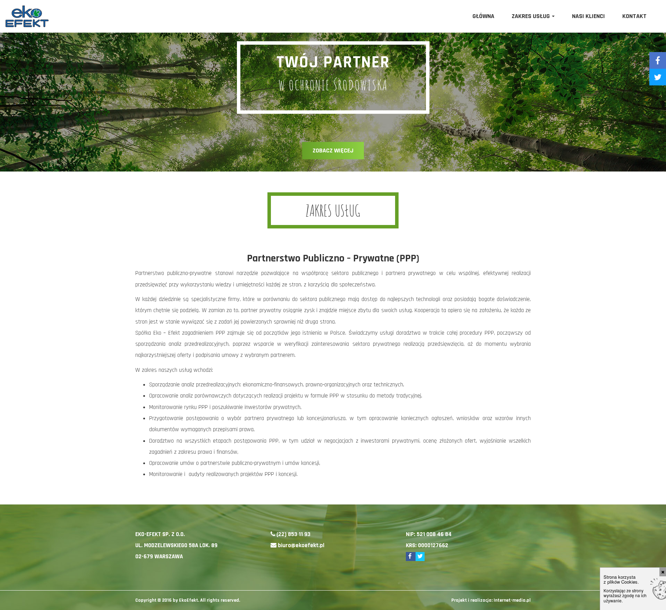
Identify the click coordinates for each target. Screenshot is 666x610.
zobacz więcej (333, 150)
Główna (483, 16)
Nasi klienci (588, 16)
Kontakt (634, 16)
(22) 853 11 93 (293, 534)
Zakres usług (531, 16)
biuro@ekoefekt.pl (301, 545)
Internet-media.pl (512, 600)
